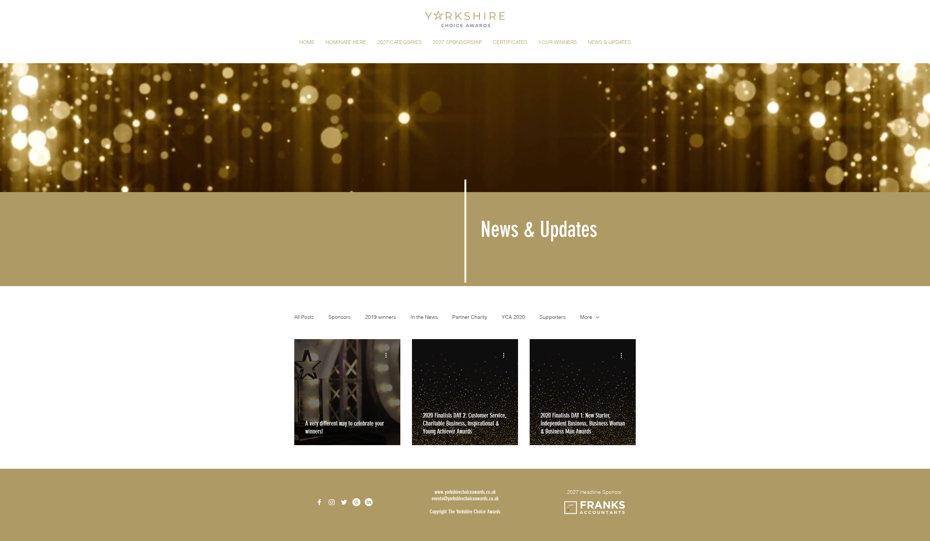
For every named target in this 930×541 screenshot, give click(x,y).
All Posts (304, 317)
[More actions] (388, 355)
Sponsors (339, 317)
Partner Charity (469, 317)
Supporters (552, 317)
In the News (424, 317)
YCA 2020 (513, 317)
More (586, 317)
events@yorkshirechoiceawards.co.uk (465, 498)
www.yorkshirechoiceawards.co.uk (465, 492)
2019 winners (380, 317)
